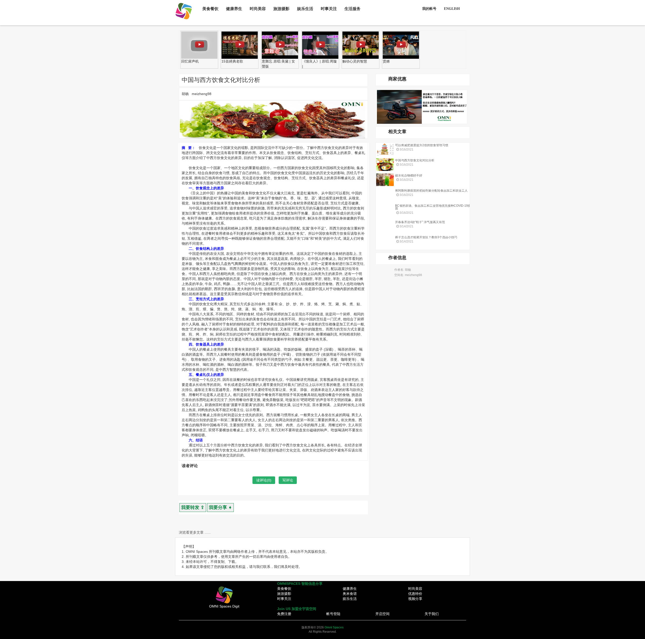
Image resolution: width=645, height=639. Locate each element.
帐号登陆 (333, 614)
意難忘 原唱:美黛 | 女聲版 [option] (278, 63)
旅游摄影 (281, 9)
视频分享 (415, 599)
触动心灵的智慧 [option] (354, 61)
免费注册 (284, 614)
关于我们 (432, 614)
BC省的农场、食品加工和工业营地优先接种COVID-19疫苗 (433, 207)
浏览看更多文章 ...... (195, 532)
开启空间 (382, 614)
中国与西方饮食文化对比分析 (414, 160)
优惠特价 (415, 594)
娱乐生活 (305, 9)
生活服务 (352, 9)
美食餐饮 (210, 9)
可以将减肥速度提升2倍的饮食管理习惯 (421, 145)
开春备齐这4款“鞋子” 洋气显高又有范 (420, 222)
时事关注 (329, 9)
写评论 (287, 480)
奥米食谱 (350, 594)
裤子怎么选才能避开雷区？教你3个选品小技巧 (426, 237)
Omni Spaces (334, 627)
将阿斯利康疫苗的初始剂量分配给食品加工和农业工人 (431, 190)
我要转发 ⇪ (192, 507)
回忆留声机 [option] (190, 61)
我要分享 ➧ (220, 507)
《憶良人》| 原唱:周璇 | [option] (319, 63)
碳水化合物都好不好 (408, 175)
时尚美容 (258, 9)
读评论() (263, 480)
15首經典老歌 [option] (232, 61)
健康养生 (234, 9)
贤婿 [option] (386, 61)
